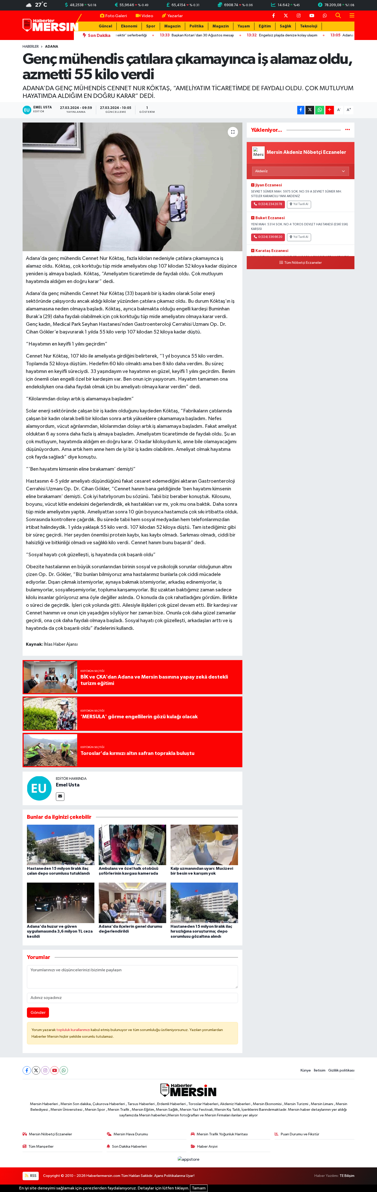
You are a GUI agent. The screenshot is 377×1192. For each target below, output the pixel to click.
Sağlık (285, 26)
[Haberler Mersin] (51, 25)
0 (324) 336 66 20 (270, 237)
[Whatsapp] (63, 1070)
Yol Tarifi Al (300, 204)
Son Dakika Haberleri (129, 1146)
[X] (36, 1070)
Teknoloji (308, 26)
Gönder (38, 1013)
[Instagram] (45, 1070)
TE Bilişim (347, 1176)
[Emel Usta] (39, 788)
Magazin (172, 26)
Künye (306, 1070)
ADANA (51, 46)
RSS (32, 1176)
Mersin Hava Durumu (131, 1134)
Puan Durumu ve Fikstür (300, 1134)
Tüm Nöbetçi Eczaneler (303, 263)
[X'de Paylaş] (309, 110)
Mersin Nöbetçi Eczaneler (50, 1134)
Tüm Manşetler (41, 1146)
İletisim (319, 1070)
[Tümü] (347, 130)
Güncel (105, 26)
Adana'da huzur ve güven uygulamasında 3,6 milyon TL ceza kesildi (60, 931)
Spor (150, 26)
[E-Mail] (60, 796)
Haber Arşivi (207, 1146)
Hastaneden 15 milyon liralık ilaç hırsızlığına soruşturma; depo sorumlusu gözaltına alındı (201, 931)
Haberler (31, 46)
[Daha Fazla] (329, 110)
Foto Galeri (116, 16)
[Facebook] (27, 1070)
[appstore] (188, 1159)
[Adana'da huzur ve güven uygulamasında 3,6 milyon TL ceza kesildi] (60, 903)
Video (147, 16)
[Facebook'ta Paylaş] (300, 110)
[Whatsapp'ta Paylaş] (319, 110)
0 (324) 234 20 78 (270, 204)
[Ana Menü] (349, 16)
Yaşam (244, 26)
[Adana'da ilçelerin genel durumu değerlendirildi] (132, 903)
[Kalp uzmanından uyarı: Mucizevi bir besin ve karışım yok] (204, 845)
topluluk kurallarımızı (73, 1030)
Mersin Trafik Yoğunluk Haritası (222, 1134)
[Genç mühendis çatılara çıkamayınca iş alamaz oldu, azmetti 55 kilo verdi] (132, 187)
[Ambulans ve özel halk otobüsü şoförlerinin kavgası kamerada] (132, 845)
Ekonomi (129, 26)
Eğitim (265, 26)
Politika (197, 26)
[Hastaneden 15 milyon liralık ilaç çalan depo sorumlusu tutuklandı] (60, 845)
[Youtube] (54, 1070)
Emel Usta (68, 784)
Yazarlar (175, 16)
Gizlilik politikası (341, 1070)
